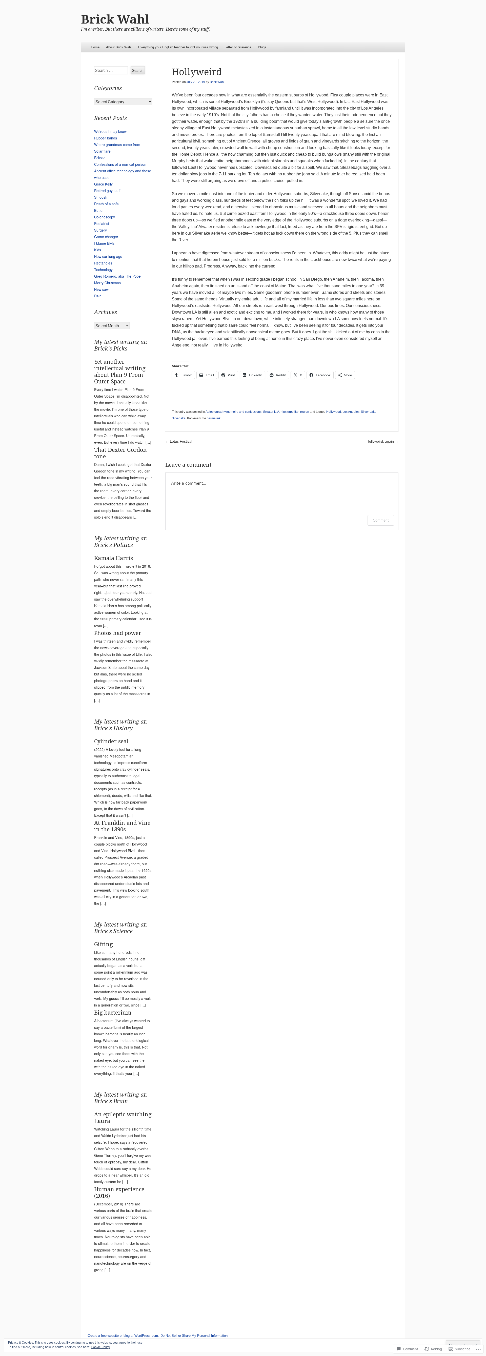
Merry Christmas (107, 282)
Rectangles (103, 262)
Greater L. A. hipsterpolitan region (286, 412)
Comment (381, 520)
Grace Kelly (103, 184)
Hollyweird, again (382, 441)
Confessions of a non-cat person (120, 164)
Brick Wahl (115, 19)
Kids (97, 249)
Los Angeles (350, 412)
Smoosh (100, 197)
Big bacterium (112, 1013)
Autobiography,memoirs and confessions (233, 412)
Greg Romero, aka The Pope (117, 276)
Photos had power (117, 633)
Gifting (103, 944)
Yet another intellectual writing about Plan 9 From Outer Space (120, 372)
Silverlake (179, 418)
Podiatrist (101, 223)
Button (99, 210)
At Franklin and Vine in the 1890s (122, 826)
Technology (103, 269)
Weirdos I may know (110, 131)
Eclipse (100, 157)
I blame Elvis (104, 243)
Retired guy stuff (107, 190)
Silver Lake (368, 412)
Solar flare (102, 151)
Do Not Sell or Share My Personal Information (194, 1336)
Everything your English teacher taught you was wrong (178, 47)
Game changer (106, 236)
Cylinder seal (111, 741)
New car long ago (108, 256)
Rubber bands (105, 137)
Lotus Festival (178, 441)
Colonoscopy (104, 216)
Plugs (262, 47)
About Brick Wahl (119, 47)
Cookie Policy (100, 1347)
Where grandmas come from (117, 144)
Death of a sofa (106, 203)
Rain (98, 295)
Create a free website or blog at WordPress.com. (123, 1336)
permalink (213, 418)
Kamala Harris (113, 558)
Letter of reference (238, 47)
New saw (101, 289)
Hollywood (333, 412)
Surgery (100, 230)
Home (95, 47)
